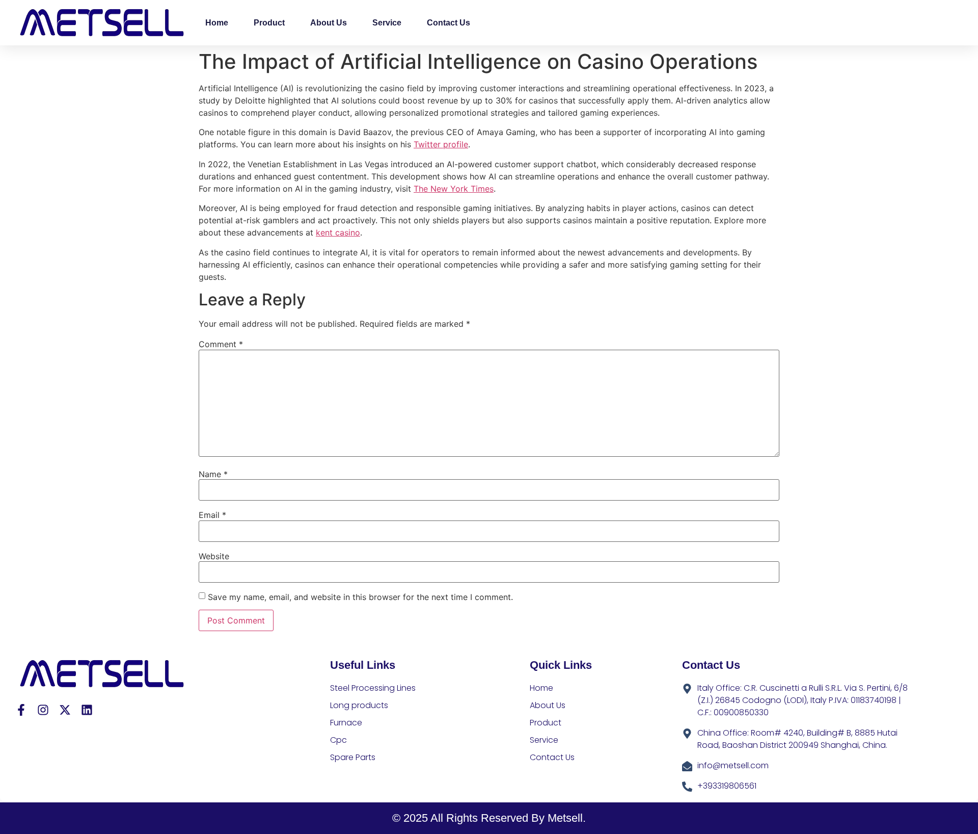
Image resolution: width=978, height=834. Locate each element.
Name (213, 474)
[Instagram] (43, 710)
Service (386, 22)
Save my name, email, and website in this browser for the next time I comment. (360, 597)
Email (212, 515)
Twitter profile (441, 144)
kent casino (338, 232)
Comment (221, 344)
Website (214, 556)
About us (328, 22)
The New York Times (454, 189)
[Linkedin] (87, 710)
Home (216, 22)
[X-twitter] (65, 710)
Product (269, 22)
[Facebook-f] (21, 710)
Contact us (448, 22)
